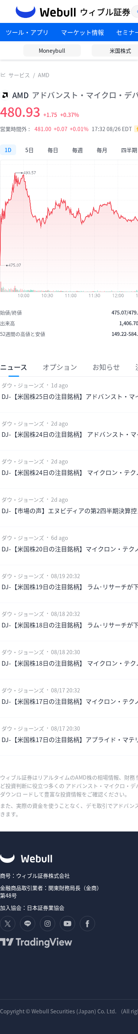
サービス (19, 75)
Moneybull (52, 50)
